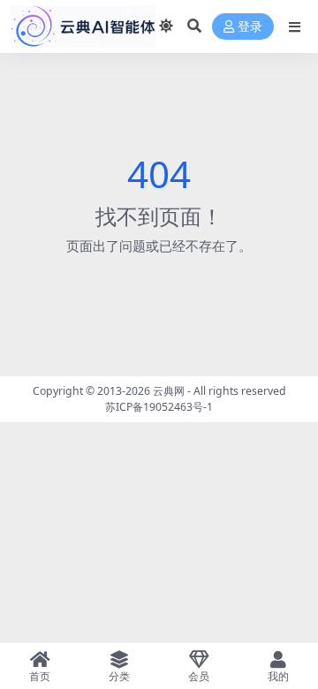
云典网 (169, 390)
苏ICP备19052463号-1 (159, 406)
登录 (250, 27)
